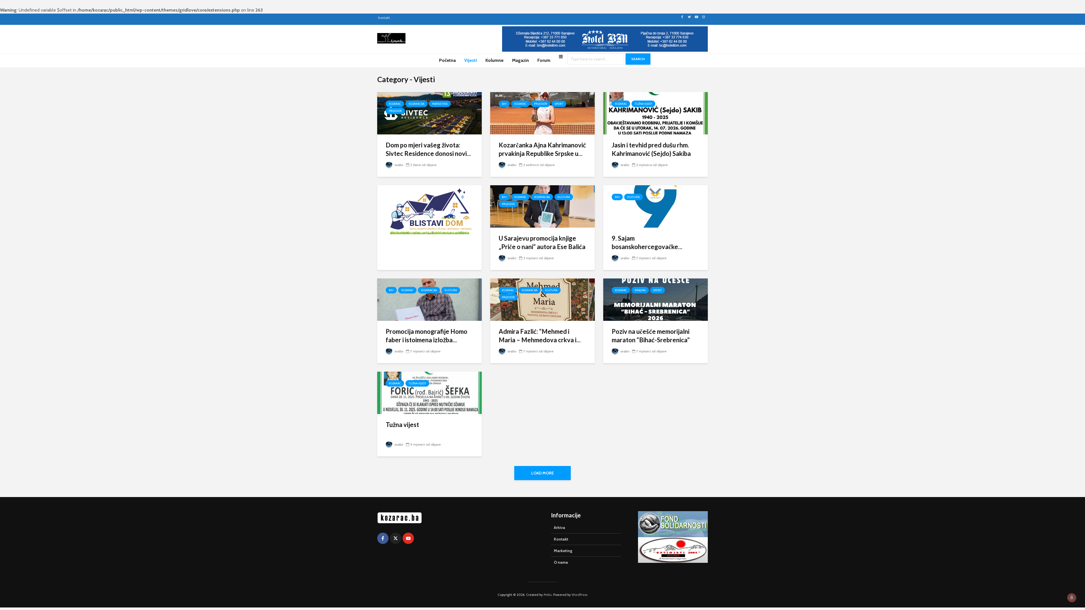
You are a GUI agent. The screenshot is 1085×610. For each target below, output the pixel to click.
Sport (559, 104)
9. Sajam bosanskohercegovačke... (647, 242)
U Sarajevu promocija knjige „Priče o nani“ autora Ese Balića (542, 242)
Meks (548, 594)
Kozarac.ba (416, 104)
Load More (542, 473)
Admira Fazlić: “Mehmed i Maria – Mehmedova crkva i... (540, 336)
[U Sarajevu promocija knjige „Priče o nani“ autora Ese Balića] (542, 206)
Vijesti (470, 60)
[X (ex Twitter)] (395, 538)
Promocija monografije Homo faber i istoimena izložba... (426, 336)
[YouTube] (408, 538)
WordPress (579, 594)
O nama (561, 562)
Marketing (440, 104)
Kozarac (395, 104)
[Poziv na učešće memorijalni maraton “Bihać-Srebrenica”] (655, 299)
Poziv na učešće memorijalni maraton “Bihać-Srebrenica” (651, 336)
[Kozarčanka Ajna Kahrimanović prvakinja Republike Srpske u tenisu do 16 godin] (542, 113)
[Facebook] (383, 538)
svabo (398, 165)
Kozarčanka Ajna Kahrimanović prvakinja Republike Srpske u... (542, 149)
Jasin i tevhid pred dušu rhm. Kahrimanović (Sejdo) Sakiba (651, 149)
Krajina (640, 290)
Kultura (563, 197)
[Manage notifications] (1071, 597)
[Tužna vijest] (429, 392)
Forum (543, 60)
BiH (504, 104)
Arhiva (559, 527)
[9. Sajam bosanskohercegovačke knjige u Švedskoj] (655, 206)
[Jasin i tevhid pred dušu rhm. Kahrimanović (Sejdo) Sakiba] (655, 113)
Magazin (520, 60)
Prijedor (395, 111)
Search (638, 59)
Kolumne (494, 60)
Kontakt (384, 18)
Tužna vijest (643, 104)
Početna (447, 60)
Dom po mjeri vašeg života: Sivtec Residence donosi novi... (428, 149)
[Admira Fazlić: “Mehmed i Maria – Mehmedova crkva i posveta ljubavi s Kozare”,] (542, 299)
